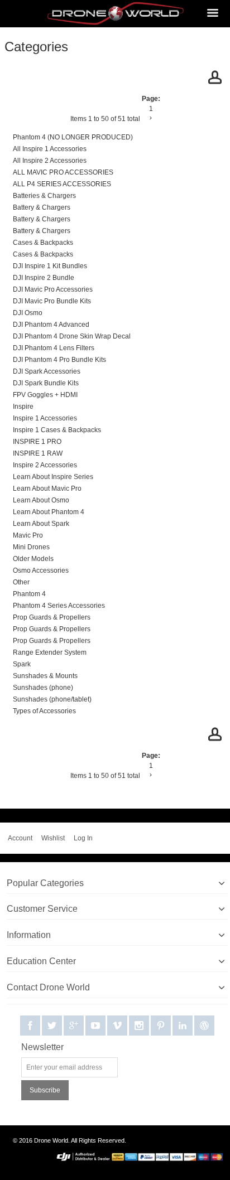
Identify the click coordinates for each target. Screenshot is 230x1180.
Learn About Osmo (41, 500)
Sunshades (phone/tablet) (52, 699)
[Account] (215, 79)
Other (21, 582)
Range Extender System (50, 652)
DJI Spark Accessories (46, 371)
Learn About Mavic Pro (47, 488)
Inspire (23, 406)
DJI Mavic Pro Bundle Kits (52, 301)
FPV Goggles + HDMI (45, 395)
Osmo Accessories (41, 570)
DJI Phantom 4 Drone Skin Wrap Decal (72, 336)
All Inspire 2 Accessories (50, 161)
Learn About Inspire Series (53, 477)
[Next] (150, 118)
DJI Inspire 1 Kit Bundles (50, 266)
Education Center (41, 961)
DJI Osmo (27, 313)
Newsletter (42, 1047)
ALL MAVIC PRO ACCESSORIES (63, 172)
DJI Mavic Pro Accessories (53, 289)
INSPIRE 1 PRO (37, 442)
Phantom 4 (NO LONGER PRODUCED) (73, 137)
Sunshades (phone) (43, 687)
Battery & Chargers (41, 207)
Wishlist (53, 838)
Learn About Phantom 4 (48, 512)
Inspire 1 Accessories (45, 418)
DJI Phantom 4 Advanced (51, 324)
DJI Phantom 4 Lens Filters (53, 348)
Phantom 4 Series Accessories (59, 606)
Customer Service (42, 908)
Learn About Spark (41, 524)
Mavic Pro (28, 535)
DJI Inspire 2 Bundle (43, 278)
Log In (83, 838)
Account (20, 838)
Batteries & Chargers (44, 196)
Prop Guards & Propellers (51, 617)
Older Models (33, 559)
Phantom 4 (29, 594)
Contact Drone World (48, 987)
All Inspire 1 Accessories (50, 149)
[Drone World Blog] (204, 1026)
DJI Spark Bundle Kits (46, 383)
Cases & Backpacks (43, 242)
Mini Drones (31, 547)
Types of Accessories (44, 711)
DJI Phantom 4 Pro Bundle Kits (59, 360)
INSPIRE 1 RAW (38, 453)
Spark (22, 664)
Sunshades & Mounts (45, 676)
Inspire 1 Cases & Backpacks (57, 430)
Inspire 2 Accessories (45, 465)
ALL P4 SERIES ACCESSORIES (62, 184)
